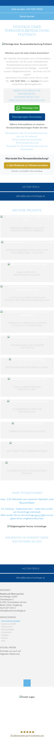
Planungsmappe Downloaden (27, 117)
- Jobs (2, 641)
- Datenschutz (6, 627)
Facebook (2, 660)
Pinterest (8, 665)
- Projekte (4, 635)
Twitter (8, 660)
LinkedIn (14, 660)
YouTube (2, 665)
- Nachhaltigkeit (7, 630)
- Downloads (5, 632)
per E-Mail (40, 515)
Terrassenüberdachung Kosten (27, 139)
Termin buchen (27, 16)
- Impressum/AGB (8, 624)
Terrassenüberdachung (27, 143)
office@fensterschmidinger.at (12, 611)
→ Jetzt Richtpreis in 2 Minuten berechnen (27, 165)
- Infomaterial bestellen (10, 621)
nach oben (27, 683)
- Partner (4, 638)
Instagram (14, 665)
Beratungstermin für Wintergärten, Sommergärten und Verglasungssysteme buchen (27, 96)
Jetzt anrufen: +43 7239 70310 (27, 9)
